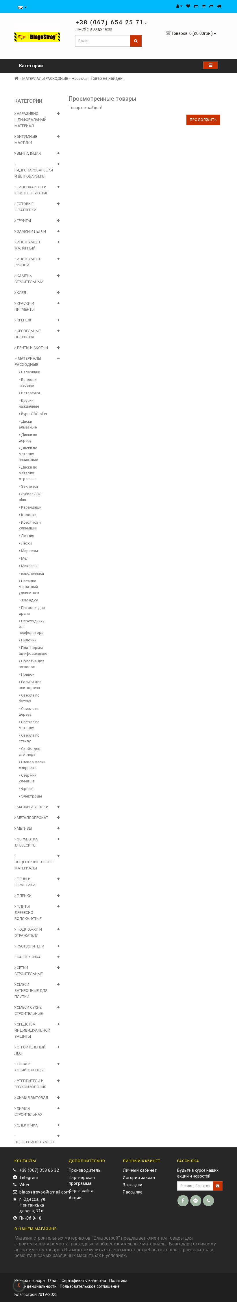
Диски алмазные (28, 424)
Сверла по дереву (29, 711)
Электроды (31, 796)
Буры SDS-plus (33, 414)
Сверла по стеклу (29, 738)
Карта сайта (81, 1190)
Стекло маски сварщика (32, 765)
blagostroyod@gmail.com (39, 1192)
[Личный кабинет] (179, 6)
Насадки (79, 78)
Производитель (85, 1170)
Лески (26, 543)
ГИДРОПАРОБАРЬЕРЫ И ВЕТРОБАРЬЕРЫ (33, 173)
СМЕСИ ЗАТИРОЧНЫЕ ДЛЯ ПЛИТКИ (30, 990)
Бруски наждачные (29, 403)
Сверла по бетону (29, 698)
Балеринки (30, 372)
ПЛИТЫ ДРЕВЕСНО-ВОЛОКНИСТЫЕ (28, 912)
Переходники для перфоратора (32, 627)
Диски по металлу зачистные (28, 454)
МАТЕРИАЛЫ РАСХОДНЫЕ (45, 78)
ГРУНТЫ (23, 220)
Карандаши (30, 507)
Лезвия (27, 536)
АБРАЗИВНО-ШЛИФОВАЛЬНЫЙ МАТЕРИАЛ (30, 119)
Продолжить (203, 120)
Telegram (28, 1177)
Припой (27, 674)
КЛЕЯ (21, 292)
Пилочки (28, 640)
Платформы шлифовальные (33, 650)
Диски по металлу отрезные (28, 473)
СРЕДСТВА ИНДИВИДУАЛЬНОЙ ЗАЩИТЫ (32, 1030)
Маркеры (29, 551)
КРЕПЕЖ (23, 320)
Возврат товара (29, 1280)
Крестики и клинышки (30, 525)
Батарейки (30, 393)
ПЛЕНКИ (24, 896)
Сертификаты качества (84, 1280)
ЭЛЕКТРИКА (27, 1125)
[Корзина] (203, 6)
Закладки (132, 1184)
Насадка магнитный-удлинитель (29, 587)
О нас (53, 1280)
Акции (75, 1198)
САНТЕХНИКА (28, 957)
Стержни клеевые (27, 778)
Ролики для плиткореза (30, 685)
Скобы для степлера (29, 751)
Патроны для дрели (32, 610)
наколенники (32, 573)
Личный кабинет (140, 1170)
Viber (24, 1184)
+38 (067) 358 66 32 (39, 1170)
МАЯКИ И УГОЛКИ (32, 807)
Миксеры (29, 566)
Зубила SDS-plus (31, 497)
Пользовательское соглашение (90, 1286)
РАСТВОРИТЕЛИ (30, 946)
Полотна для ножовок (31, 664)
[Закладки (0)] (188, 6)
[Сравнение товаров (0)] (196, 6)
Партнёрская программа (82, 1180)
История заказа (139, 1177)
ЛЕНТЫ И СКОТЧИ (32, 348)
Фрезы (26, 788)
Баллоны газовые (28, 382)
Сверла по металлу (29, 725)
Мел (24, 558)
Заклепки (29, 486)
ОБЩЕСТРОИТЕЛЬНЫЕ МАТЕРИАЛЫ (33, 865)
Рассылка (133, 1192)
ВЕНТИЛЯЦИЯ (28, 153)
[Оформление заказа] (211, 6)
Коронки (28, 515)
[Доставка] (219, 6)
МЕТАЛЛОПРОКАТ (32, 817)
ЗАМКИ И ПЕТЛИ (31, 231)
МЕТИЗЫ (24, 828)
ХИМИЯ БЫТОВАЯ (32, 1097)
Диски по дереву (28, 438)
